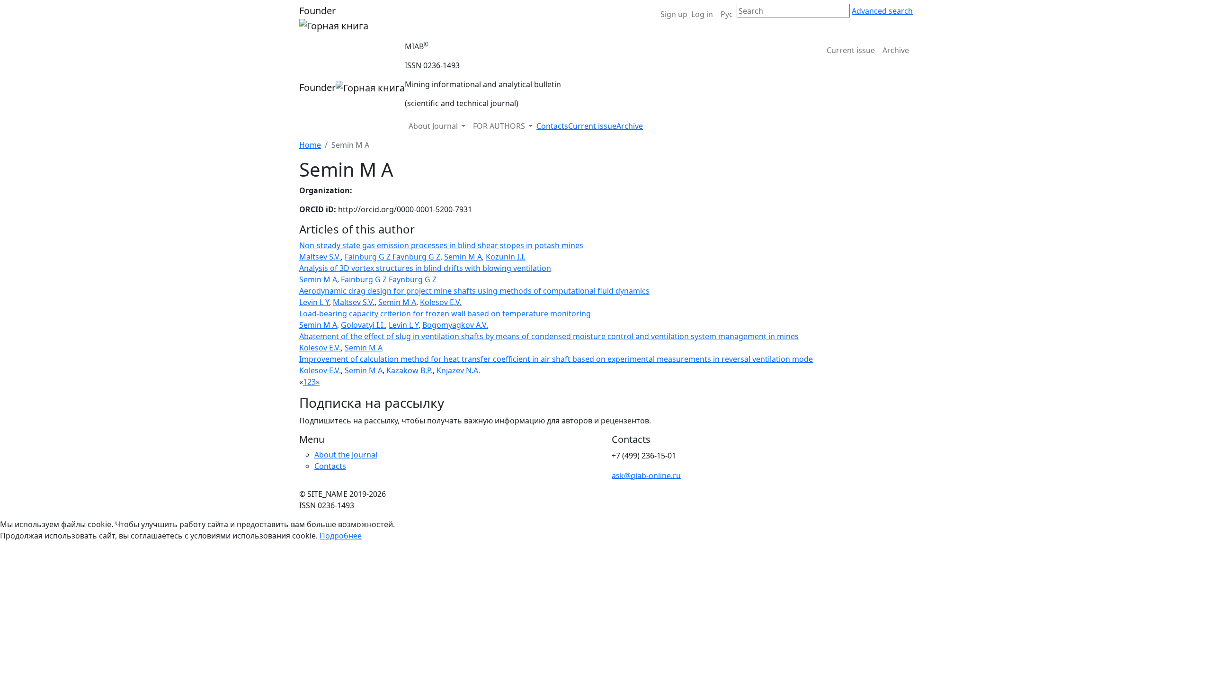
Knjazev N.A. (458, 370)
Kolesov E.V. (441, 302)
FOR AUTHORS (500, 126)
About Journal (434, 126)
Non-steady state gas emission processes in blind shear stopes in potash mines (441, 245)
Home (310, 145)
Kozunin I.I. (506, 256)
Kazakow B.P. (409, 370)
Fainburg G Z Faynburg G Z (392, 256)
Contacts (552, 126)
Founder (317, 10)
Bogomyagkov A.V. (455, 325)
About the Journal (345, 454)
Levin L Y (314, 302)
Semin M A (463, 256)
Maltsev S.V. (320, 256)
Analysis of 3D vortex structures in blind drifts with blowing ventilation (425, 268)
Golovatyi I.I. (363, 325)
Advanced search (882, 11)
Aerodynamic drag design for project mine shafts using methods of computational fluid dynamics (474, 291)
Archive (895, 50)
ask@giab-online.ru (646, 475)
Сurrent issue (851, 50)
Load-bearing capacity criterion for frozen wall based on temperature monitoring (445, 313)
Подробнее (341, 535)
